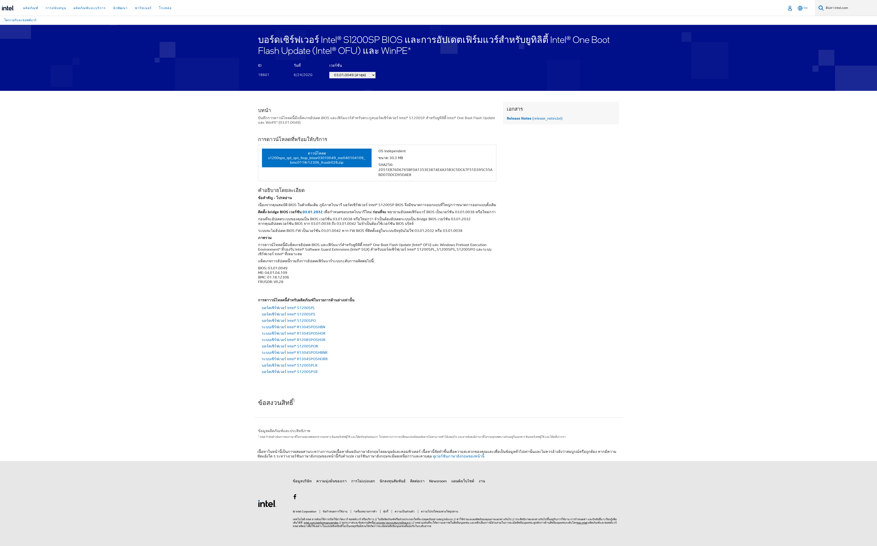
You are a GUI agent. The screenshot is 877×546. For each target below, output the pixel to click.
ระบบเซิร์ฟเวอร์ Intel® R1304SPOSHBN (293, 327)
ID (260, 65)
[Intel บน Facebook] (295, 497)
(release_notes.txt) (535, 118)
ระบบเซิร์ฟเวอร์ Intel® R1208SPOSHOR (293, 340)
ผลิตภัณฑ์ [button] (30, 8)
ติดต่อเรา (417, 481)
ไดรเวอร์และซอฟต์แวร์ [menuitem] (20, 20)
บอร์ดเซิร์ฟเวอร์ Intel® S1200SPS (288, 314)
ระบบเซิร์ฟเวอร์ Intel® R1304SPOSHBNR (295, 352)
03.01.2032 (313, 212)
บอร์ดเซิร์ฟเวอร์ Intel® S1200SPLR (289, 365)
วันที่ (297, 65)
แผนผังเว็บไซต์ (462, 481)
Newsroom (438, 481)
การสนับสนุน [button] (56, 8)
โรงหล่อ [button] (165, 8)
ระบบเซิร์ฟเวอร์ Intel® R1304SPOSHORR (295, 359)
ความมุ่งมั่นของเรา (331, 481)
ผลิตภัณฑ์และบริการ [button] (90, 8)
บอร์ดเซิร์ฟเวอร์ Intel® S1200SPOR (290, 346)
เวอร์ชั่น (335, 65)
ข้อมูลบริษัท (302, 481)
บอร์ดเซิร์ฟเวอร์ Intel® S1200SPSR (290, 372)
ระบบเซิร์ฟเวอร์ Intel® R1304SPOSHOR (293, 333)
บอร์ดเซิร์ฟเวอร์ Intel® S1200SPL (288, 308)
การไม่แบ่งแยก (363, 481)
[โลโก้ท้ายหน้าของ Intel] (267, 503)
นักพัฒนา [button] (120, 8)
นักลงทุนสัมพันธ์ (393, 481)
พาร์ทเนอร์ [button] (143, 8)
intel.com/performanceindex (321, 522)
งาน (482, 481)
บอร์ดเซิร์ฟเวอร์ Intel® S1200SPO (289, 320)
